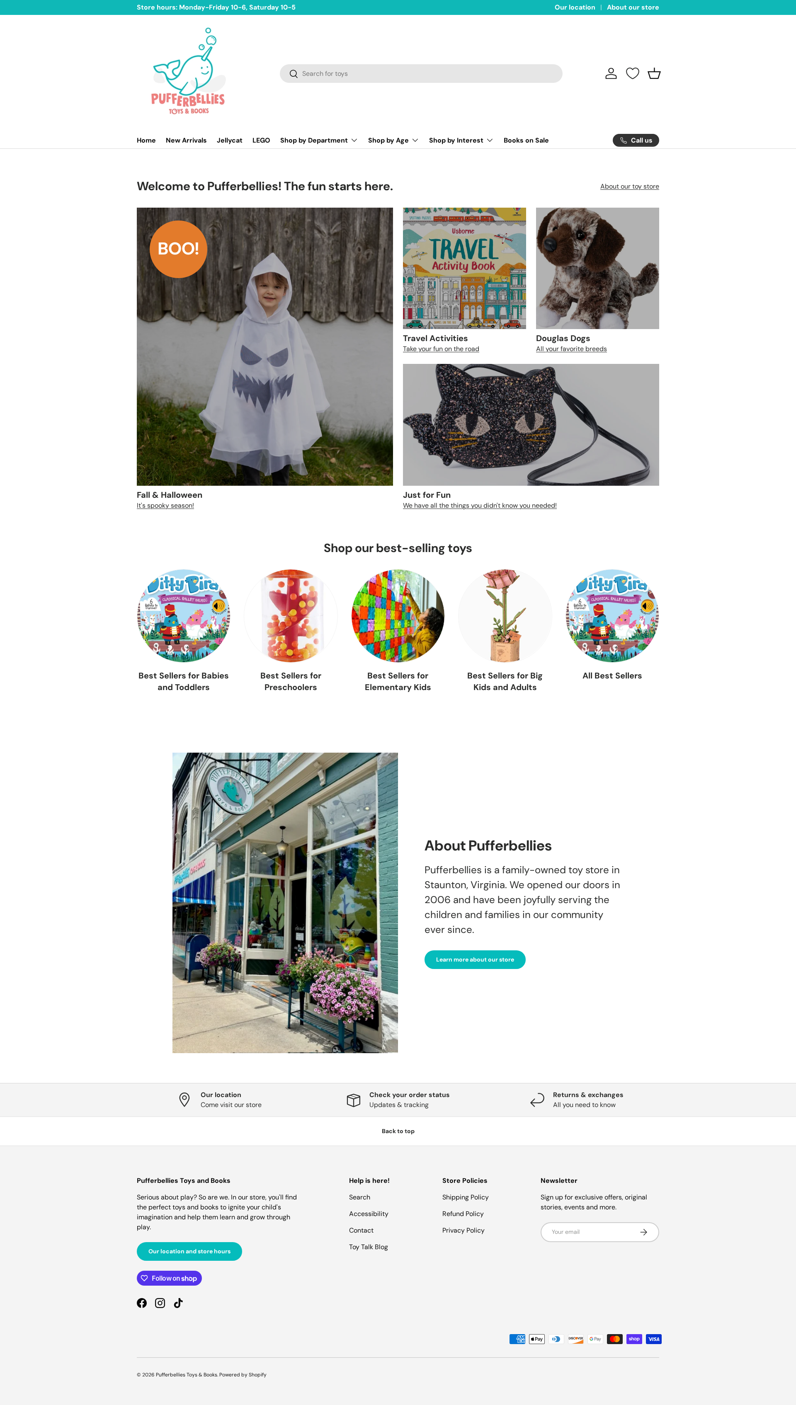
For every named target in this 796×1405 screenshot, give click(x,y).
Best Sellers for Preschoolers (290, 681)
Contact (361, 1230)
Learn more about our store (475, 959)
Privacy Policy (463, 1230)
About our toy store (629, 186)
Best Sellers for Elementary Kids (398, 681)
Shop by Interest (456, 140)
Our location (575, 7)
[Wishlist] (632, 73)
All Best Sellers (612, 675)
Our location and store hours (189, 1251)
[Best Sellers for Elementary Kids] (398, 615)
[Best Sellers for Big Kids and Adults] (505, 615)
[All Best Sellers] (612, 615)
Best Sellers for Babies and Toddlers (183, 681)
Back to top (398, 1131)
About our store (633, 7)
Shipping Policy (465, 1197)
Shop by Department (314, 140)
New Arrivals (186, 140)
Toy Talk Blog (368, 1247)
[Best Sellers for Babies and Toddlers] (183, 615)
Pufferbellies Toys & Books (186, 1374)
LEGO (261, 140)
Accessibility (368, 1213)
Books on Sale (526, 140)
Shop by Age (388, 140)
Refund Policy (463, 1213)
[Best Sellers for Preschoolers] (290, 615)
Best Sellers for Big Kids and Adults (505, 681)
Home (146, 140)
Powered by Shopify (243, 1374)
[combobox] (421, 73)
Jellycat (230, 140)
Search (359, 1197)
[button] (654, 73)
